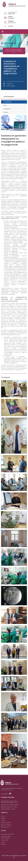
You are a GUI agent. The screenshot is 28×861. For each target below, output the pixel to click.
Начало (7, 49)
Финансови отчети (5, 827)
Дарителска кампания (6, 825)
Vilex (14, 857)
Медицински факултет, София (8, 809)
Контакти (3, 842)
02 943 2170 (9, 789)
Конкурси (3, 818)
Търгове (3, 820)
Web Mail (3, 844)
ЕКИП (5, 105)
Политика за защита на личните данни (6, 837)
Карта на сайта (4, 840)
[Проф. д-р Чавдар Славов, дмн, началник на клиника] (14, 388)
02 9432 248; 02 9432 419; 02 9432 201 (15, 81)
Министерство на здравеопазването (10, 804)
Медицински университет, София (9, 807)
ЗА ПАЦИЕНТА (7, 109)
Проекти (3, 816)
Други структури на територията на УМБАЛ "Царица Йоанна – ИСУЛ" (9, 801)
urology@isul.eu (9, 83)
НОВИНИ (6, 112)
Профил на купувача (6, 822)
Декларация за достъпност (7, 834)
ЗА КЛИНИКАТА (7, 102)
